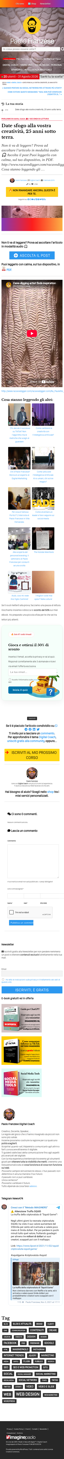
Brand (39, 1324)
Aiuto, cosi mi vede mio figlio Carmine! (20, 597)
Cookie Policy (18, 1429)
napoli (15, 1362)
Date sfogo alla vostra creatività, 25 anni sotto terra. (38, 109)
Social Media (42, 65)
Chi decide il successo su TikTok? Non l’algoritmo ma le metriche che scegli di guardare (20, 435)
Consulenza (11, 1433)
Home (8, 82)
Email (3, 969)
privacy (36, 680)
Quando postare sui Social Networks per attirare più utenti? (32, 88)
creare (53, 1330)
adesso (33, 1186)
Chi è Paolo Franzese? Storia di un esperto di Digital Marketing (19, 475)
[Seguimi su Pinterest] (43, 199)
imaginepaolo (20, 1349)
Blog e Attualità (22, 1323)
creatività (32, 718)
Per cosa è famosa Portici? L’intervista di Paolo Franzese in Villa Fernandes (19, 517)
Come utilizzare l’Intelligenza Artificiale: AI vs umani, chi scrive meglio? (43, 477)
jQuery (32, 1355)
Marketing (26, 65)
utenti (18, 1387)
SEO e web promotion (25, 1367)
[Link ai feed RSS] (45, 199)
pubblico (39, 1361)
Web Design (27, 1394)
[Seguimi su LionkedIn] (37, 199)
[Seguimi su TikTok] (35, 199)
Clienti (27, 1429)
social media (9, 1380)
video (29, 1386)
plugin (26, 1361)
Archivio (20, 1433)
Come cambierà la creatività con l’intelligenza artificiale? (43, 431)
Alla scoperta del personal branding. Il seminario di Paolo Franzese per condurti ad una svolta (19, 559)
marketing (47, 1355)
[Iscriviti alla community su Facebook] (28, 199)
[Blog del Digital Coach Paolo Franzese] (32, 33)
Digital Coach (10, 65)
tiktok (55, 1380)
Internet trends (14, 1355)
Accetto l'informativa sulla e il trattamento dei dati (31, 681)
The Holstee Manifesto (44, 552)
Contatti (35, 1429)
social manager (24, 1374)
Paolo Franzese (21, 180)
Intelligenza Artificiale (38, 69)
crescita (18, 1337)
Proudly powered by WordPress (17, 1449)
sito (45, 1367)
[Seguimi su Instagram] (30, 199)
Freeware (34, 1343)
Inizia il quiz (20, 690)
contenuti (37, 1330)
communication (18, 1330)
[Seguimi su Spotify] (39, 199)
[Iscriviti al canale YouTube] (33, 199)
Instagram (38, 1349)
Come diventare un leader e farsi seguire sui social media (43, 515)
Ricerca (51, 1361)
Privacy (9, 1429)
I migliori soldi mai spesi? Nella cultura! (43, 597)
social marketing (46, 1374)
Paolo (32, 40)
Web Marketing (50, 1395)
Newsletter (43, 1429)
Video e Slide (46, 1386)
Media (6, 1361)
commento (47, 733)
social (8, 1373)
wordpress (9, 1401)
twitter (7, 1387)
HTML (6, 1350)
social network (28, 1380)
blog (6, 1324)
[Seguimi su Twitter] (41, 199)
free (23, 1343)
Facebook (10, 1343)
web (7, 1394)
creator (7, 1337)
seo (6, 1367)
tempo (44, 1380)
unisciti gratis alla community (25, 741)
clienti (50, 1324)
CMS (5, 1330)
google (49, 1342)
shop (50, 792)
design (31, 1336)
